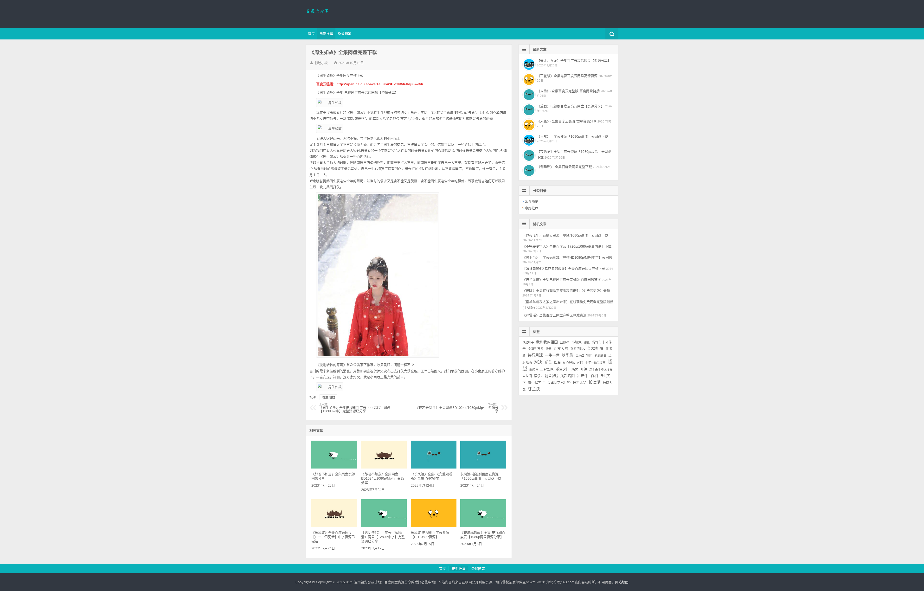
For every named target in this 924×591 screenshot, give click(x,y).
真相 (594, 376)
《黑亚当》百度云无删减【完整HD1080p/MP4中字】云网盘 (567, 257)
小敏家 (576, 342)
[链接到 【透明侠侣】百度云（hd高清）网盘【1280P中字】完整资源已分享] (384, 526)
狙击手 (583, 376)
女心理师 (569, 362)
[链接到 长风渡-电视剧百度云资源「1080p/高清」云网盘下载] (483, 467)
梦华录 (567, 355)
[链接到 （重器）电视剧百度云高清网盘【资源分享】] (528, 109)
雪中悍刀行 (536, 383)
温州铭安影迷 (337, 13)
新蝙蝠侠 (600, 355)
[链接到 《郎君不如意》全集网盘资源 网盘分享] (334, 467)
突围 (589, 355)
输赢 (587, 342)
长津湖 (594, 382)
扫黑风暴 (579, 383)
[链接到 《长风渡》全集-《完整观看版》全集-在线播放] (433, 467)
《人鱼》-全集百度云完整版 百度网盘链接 (568, 91)
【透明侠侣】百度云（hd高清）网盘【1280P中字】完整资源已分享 (383, 537)
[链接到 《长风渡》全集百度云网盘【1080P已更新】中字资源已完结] (334, 526)
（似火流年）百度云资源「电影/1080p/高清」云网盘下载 (565, 235)
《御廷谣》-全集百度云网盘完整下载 (564, 167)
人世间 (527, 376)
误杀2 (538, 376)
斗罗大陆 (561, 349)
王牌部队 (547, 369)
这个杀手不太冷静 (600, 369)
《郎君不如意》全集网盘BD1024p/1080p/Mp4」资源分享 (382, 478)
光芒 (548, 362)
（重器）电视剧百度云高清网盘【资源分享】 (570, 106)
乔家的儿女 (578, 349)
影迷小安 (321, 63)
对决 (538, 362)
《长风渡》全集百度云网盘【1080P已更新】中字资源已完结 (333, 537)
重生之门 (562, 369)
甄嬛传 (533, 369)
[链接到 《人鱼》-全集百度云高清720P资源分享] (528, 124)
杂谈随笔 (344, 34)
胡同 (580, 362)
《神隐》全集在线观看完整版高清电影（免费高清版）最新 (566, 291)
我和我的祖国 (547, 342)
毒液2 (579, 355)
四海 (557, 362)
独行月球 (535, 355)
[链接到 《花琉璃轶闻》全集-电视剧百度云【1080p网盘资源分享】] (483, 526)
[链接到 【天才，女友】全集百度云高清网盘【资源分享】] (528, 64)
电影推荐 (326, 34)
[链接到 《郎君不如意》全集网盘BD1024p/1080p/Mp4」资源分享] (384, 467)
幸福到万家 (536, 349)
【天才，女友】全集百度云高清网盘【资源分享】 (574, 61)
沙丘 (549, 349)
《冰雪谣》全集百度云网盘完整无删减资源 (554, 315)
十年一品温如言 (595, 362)
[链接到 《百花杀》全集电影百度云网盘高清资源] (528, 79)
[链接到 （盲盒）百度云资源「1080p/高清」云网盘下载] (528, 140)
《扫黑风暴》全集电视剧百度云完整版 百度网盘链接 (561, 280)
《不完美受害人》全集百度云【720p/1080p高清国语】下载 (566, 246)
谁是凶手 (528, 342)
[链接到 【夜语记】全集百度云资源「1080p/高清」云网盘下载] (528, 155)
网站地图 (622, 582)
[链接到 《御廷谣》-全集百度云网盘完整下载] (528, 170)
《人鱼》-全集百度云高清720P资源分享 (567, 121)
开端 (583, 369)
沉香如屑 (595, 349)
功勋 (574, 369)
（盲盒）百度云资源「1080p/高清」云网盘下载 (572, 136)
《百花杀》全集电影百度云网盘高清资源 (567, 76)
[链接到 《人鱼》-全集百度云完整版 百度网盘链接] (528, 94)
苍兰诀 (534, 389)
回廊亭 (564, 342)
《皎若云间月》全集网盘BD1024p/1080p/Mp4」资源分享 (456, 408)
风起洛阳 (567, 376)
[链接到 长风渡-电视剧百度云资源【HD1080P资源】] (433, 526)
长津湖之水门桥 (559, 383)
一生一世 (552, 355)
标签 (536, 332)
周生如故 (328, 397)
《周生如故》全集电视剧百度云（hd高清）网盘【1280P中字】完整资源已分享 (354, 408)
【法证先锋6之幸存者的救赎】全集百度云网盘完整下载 (563, 268)
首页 (311, 34)
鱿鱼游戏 (551, 376)
